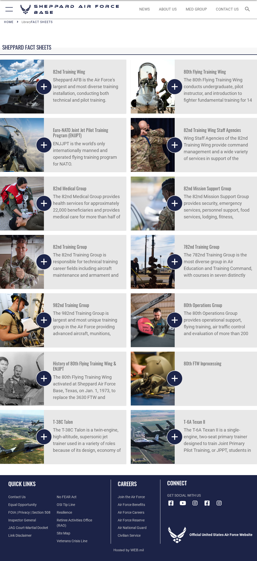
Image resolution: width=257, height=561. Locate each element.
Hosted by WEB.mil (128, 550)
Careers (127, 484)
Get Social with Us (184, 495)
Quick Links (22, 484)
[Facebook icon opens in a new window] (171, 503)
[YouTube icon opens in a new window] (183, 503)
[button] (8, 9)
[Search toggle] (248, 9)
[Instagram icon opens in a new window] (195, 503)
